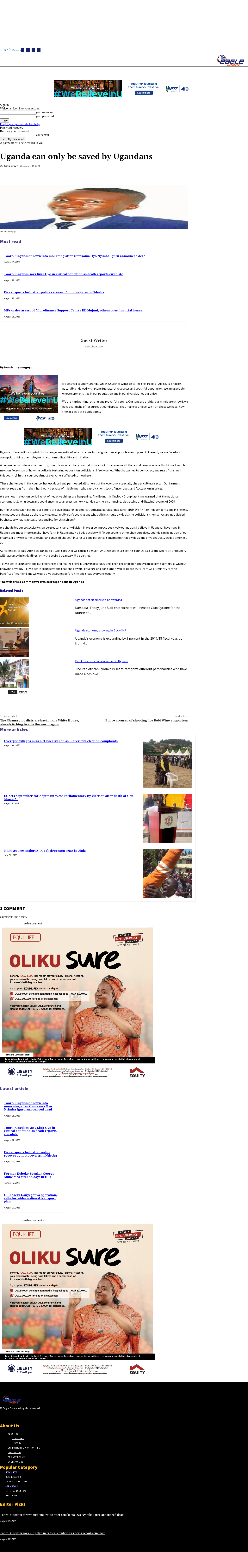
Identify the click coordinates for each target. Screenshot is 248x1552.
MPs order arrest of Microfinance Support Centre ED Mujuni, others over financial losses (73, 310)
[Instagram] (28, 50)
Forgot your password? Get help (20, 124)
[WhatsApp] (167, 175)
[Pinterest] (153, 175)
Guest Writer (10, 166)
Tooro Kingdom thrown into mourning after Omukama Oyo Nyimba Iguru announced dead (75, 256)
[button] (184, 71)
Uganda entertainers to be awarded (98, 600)
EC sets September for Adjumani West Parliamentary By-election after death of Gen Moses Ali (68, 797)
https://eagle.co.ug (94, 346)
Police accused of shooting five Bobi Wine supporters (146, 720)
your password (45, 116)
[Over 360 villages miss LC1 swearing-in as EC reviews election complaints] (167, 763)
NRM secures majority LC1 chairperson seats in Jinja (45, 851)
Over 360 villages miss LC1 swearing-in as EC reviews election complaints (61, 741)
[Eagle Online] (230, 60)
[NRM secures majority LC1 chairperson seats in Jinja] (167, 873)
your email (42, 134)
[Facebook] (22, 50)
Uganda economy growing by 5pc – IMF (100, 630)
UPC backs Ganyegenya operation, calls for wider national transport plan (30, 1198)
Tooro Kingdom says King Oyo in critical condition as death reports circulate (63, 274)
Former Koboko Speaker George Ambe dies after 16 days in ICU (29, 1175)
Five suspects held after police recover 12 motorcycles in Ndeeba (54, 292)
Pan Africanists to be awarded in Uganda (101, 661)
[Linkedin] (33, 50)
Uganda (23, 691)
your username (45, 112)
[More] (181, 175)
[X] (38, 50)
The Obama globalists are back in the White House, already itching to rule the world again (39, 722)
